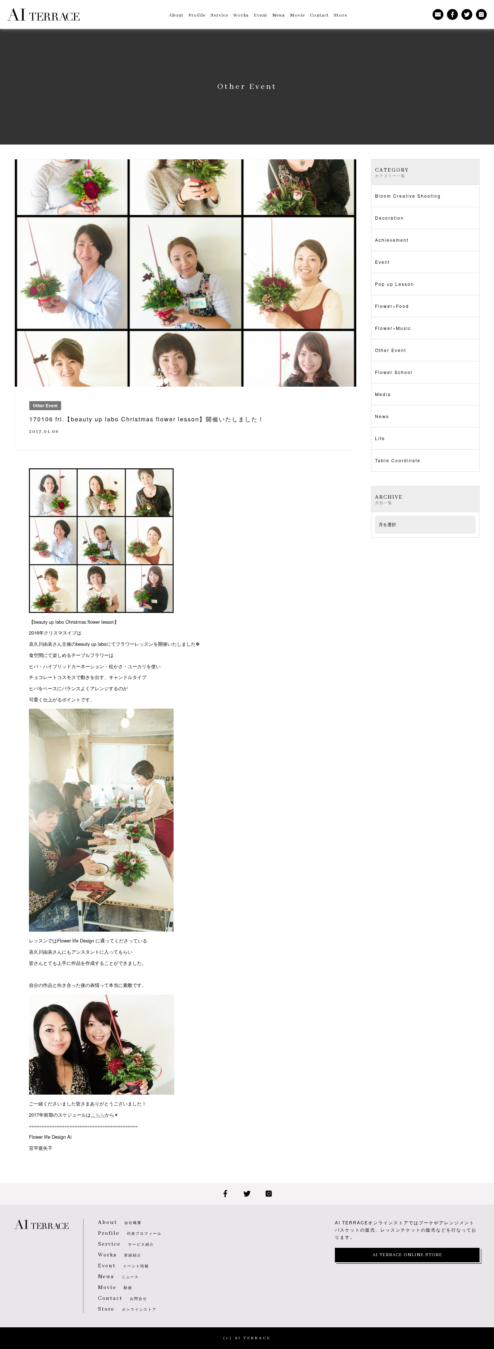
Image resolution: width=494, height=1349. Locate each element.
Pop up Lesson (394, 284)
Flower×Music (393, 328)
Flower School (394, 372)
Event (382, 262)
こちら (98, 1114)
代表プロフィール (130, 1233)
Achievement (392, 240)
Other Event (390, 350)
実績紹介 (119, 1255)
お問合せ (122, 1298)
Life (380, 438)
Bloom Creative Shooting (408, 196)
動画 (115, 1287)
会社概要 (120, 1222)
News (382, 416)
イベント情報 (123, 1265)
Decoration (389, 218)
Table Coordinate (398, 460)
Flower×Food (392, 306)
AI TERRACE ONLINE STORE (407, 1255)
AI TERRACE (43, 14)
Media (383, 394)
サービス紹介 (126, 1244)
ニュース (118, 1276)
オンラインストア (127, 1309)
